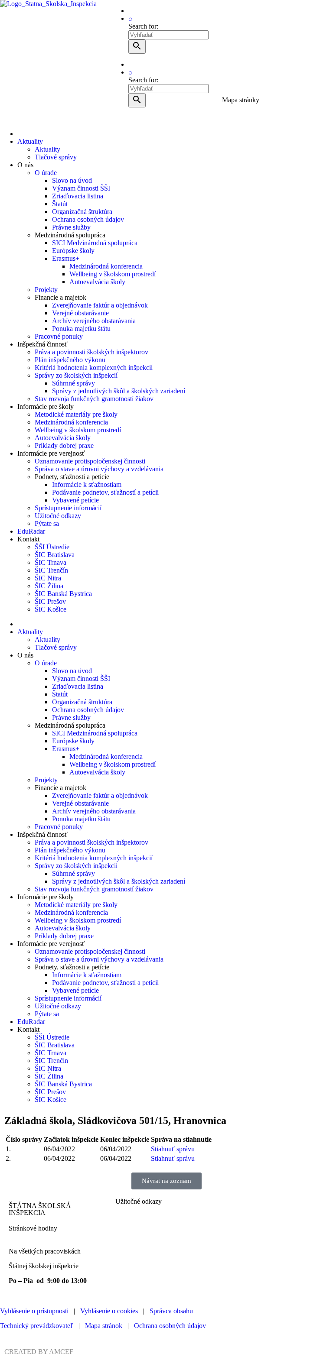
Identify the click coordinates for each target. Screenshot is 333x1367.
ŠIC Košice (50, 609)
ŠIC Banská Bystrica (63, 593)
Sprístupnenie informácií (68, 508)
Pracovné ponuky (59, 336)
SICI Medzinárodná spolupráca (94, 242)
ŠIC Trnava (50, 562)
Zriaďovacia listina (77, 196)
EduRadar (31, 531)
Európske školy (73, 250)
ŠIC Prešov (50, 601)
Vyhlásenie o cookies (109, 1311)
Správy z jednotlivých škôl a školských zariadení (118, 391)
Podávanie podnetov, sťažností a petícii (105, 492)
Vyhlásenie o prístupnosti (34, 1311)
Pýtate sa (47, 523)
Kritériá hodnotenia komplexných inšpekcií (94, 367)
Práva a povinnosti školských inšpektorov (91, 352)
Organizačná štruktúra (82, 211)
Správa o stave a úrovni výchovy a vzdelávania (99, 469)
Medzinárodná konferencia (106, 266)
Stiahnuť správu (173, 1149)
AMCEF (61, 1351)
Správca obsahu (171, 1311)
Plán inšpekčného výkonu (70, 359)
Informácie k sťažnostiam (86, 484)
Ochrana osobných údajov (88, 219)
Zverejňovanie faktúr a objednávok (100, 305)
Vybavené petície (75, 500)
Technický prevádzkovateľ (36, 1325)
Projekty (46, 289)
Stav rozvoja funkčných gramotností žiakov (94, 398)
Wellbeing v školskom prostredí (112, 274)
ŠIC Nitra (48, 578)
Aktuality (30, 141)
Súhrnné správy (73, 383)
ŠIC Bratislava (55, 554)
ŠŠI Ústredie (52, 547)
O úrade (46, 172)
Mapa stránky (240, 100)
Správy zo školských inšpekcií (76, 375)
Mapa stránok (103, 1325)
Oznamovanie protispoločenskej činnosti (90, 461)
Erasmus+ (65, 258)
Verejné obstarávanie (80, 313)
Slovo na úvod (72, 180)
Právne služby (71, 227)
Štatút (60, 203)
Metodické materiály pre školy (76, 414)
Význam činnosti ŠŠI (81, 188)
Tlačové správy (56, 157)
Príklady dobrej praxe (64, 445)
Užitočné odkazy (58, 515)
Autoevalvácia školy (97, 281)
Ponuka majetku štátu (81, 328)
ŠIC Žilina (49, 586)
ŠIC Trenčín (51, 570)
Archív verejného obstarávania (94, 320)
